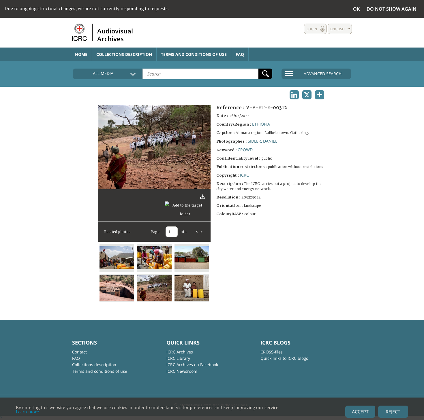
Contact (79, 352)
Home (81, 54)
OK (356, 9)
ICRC (244, 175)
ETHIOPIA (261, 124)
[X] (307, 94)
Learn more (27, 412)
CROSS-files (271, 352)
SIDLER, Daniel (262, 141)
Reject (393, 411)
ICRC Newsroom (181, 371)
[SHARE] (319, 94)
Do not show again (392, 9)
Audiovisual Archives (115, 35)
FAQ (240, 54)
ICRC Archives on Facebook (192, 364)
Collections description (124, 54)
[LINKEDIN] (294, 94)
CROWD (245, 149)
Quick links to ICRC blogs (284, 358)
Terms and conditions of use (194, 54)
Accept (360, 411)
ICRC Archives (179, 352)
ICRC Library (178, 358)
